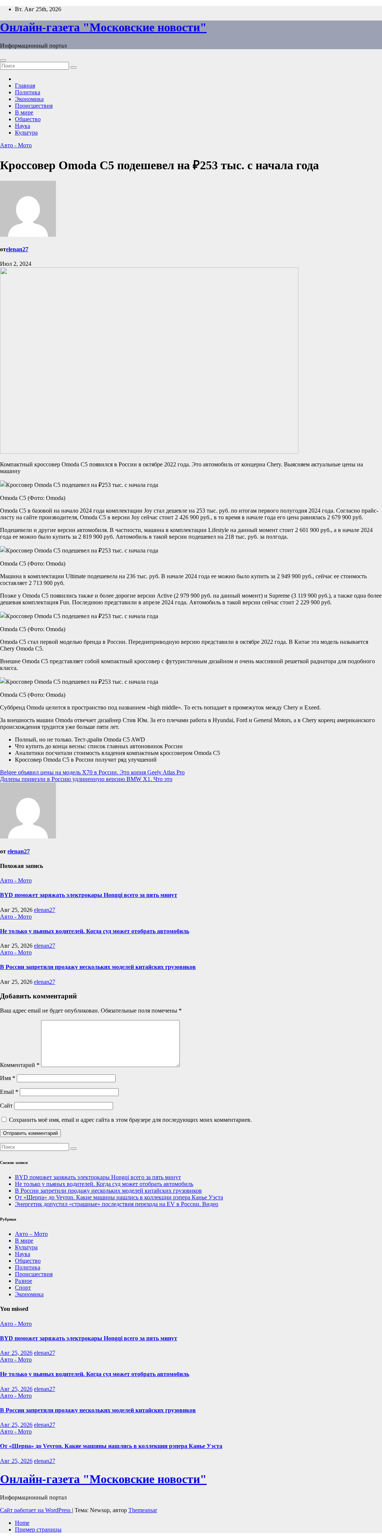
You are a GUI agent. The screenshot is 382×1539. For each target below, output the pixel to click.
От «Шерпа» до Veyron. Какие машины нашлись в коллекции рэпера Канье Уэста (119, 1197)
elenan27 (17, 249)
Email (9, 1092)
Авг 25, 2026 (16, 1353)
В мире (24, 112)
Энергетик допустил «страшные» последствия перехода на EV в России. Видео (116, 1204)
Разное (23, 1281)
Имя (7, 1078)
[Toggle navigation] (3, 60)
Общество (28, 119)
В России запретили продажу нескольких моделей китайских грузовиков (98, 967)
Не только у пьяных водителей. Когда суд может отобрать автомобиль (94, 931)
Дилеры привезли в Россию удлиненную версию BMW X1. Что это (86, 779)
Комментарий (20, 1065)
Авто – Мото (31, 1234)
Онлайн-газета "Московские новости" (103, 27)
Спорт (23, 1287)
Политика (27, 92)
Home (22, 1523)
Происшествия (34, 106)
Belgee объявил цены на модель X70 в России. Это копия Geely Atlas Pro (92, 772)
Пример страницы (38, 1529)
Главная (25, 85)
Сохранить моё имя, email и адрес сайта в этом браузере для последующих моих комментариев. (130, 1120)
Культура (26, 132)
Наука (22, 126)
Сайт (6, 1105)
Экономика (29, 99)
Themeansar (142, 1510)
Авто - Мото (16, 145)
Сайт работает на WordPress (36, 1510)
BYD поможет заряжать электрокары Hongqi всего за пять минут (88, 895)
